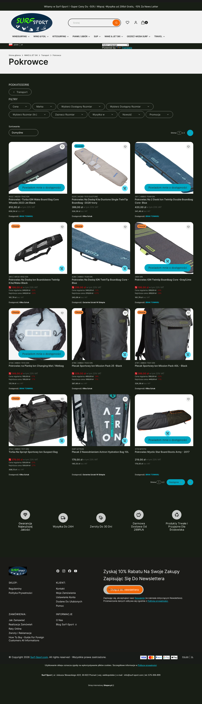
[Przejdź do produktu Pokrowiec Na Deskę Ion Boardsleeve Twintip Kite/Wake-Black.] (38, 248)
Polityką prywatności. (158, 601)
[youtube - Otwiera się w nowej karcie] (75, 571)
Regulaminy (15, 588)
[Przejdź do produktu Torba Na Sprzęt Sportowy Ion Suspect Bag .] (38, 420)
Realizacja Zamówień (20, 624)
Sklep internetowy (100, 685)
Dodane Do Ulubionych (69, 601)
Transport (45, 55)
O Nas (59, 620)
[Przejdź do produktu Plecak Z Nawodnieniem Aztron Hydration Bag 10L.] (101, 420)
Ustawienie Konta (65, 597)
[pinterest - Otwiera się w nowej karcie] (58, 571)
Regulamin (140, 598)
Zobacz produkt (125, 188)
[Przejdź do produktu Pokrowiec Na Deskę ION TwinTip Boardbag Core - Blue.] (101, 248)
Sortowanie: (14, 126)
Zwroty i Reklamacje (20, 632)
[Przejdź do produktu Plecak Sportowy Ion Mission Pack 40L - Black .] (164, 334)
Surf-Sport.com (39, 657)
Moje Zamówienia (66, 592)
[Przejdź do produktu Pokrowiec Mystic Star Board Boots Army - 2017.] (164, 420)
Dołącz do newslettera (125, 589)
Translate (127, 47)
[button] (116, 23)
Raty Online (15, 628)
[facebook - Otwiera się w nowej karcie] (69, 571)
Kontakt (60, 588)
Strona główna (15, 55)
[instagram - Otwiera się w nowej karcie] (64, 571)
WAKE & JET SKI (31, 55)
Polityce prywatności (147, 665)
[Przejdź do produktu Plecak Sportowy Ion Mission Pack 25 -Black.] (101, 334)
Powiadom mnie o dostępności (41, 187)
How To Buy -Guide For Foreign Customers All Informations (26, 639)
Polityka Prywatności (20, 592)
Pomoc (60, 605)
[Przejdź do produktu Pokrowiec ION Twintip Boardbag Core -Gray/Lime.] (164, 248)
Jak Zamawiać (17, 620)
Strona (173, 133)
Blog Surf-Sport (65, 624)
